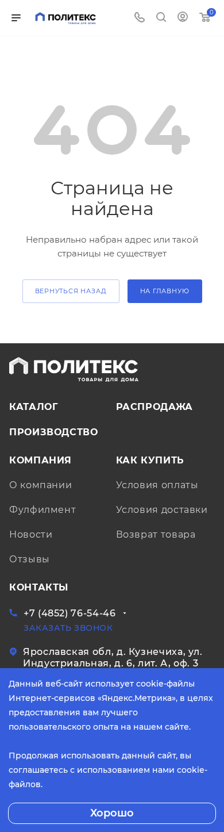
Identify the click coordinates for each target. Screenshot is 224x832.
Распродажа (154, 406)
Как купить (150, 460)
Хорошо (112, 813)
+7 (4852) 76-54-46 (70, 613)
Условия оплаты (157, 485)
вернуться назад (71, 291)
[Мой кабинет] (182, 18)
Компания (40, 460)
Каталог (33, 406)
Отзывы (29, 559)
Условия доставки (162, 509)
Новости (30, 534)
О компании (40, 485)
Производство (53, 432)
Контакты (38, 587)
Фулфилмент (42, 509)
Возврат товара (156, 534)
